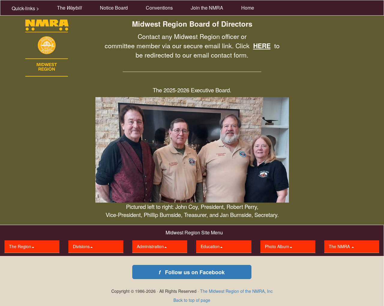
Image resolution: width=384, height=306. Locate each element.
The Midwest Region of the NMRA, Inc (236, 291)
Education (210, 246)
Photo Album (277, 246)
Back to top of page (191, 300)
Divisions (81, 246)
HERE (262, 45)
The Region (20, 246)
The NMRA (340, 246)
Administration (150, 246)
